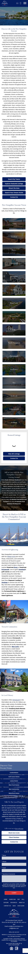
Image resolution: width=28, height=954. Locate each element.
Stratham (5, 582)
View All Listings (14, 454)
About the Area (14, 188)
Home (5, 899)
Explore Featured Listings (14, 184)
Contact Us (14, 197)
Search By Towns (14, 179)
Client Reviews (14, 837)
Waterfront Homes (14, 793)
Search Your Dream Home (14, 193)
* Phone (4, 861)
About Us (22, 902)
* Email (4, 868)
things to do (11, 556)
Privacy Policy (22, 940)
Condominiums (14, 772)
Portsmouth (5, 569)
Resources (13, 902)
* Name (4, 855)
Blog (14, 906)
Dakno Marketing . (13, 945)
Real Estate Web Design (12, 943)
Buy (19, 899)
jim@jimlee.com (14, 928)
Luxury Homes (14, 781)
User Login (21, 906)
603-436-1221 (19, 828)
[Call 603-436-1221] (20, 3)
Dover (16, 567)
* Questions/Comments (8, 874)
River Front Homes (14, 785)
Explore (6, 902)
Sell (23, 899)
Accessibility (14, 941)
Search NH (12, 899)
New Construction (14, 789)
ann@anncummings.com (15, 926)
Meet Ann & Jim (14, 833)
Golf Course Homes (14, 776)
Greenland (22, 569)
